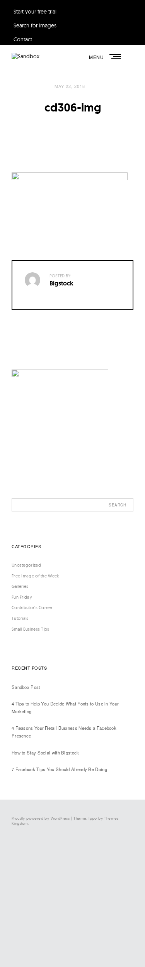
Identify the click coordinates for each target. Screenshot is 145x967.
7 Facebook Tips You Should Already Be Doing (59, 769)
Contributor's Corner (32, 607)
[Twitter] (64, 882)
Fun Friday (22, 597)
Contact (23, 39)
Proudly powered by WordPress (41, 818)
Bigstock (61, 283)
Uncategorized (26, 565)
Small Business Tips (30, 629)
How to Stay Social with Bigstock (45, 752)
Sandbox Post (26, 687)
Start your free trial (35, 11)
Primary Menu (116, 56)
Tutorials (20, 618)
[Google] (64, 945)
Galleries (20, 586)
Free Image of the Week (35, 576)
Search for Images (35, 25)
